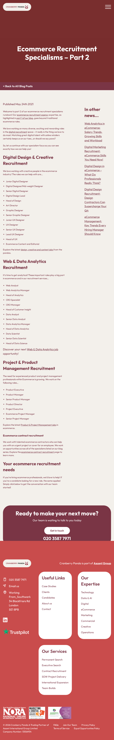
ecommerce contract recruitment (37, 452)
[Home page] (17, 7)
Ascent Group (102, 563)
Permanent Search (52, 659)
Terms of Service (61, 728)
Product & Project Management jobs (38, 424)
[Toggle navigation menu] (108, 7)
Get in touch (57, 530)
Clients (45, 591)
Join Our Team (70, 725)
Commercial (88, 620)
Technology (87, 592)
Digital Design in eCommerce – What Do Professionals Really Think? (94, 174)
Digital (85, 603)
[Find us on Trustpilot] (16, 631)
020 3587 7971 (17, 580)
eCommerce (88, 609)
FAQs (55, 725)
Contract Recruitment (54, 670)
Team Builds (49, 688)
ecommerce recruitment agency (32, 114)
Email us (14, 586)
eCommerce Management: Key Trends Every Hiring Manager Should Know (95, 225)
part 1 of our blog (24, 118)
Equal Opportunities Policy (87, 728)
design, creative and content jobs (37, 249)
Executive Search (51, 665)
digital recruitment (18, 131)
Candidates (48, 597)
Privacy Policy (88, 725)
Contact (46, 609)
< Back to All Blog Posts (18, 86)
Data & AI (86, 597)
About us (47, 603)
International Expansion (55, 682)
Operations (87, 632)
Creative (86, 626)
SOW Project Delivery (54, 676)
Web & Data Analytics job (42, 349)
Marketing (86, 615)
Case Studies (49, 586)
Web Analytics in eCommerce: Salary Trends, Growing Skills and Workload (94, 132)
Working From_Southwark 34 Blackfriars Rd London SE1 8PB (20, 601)
